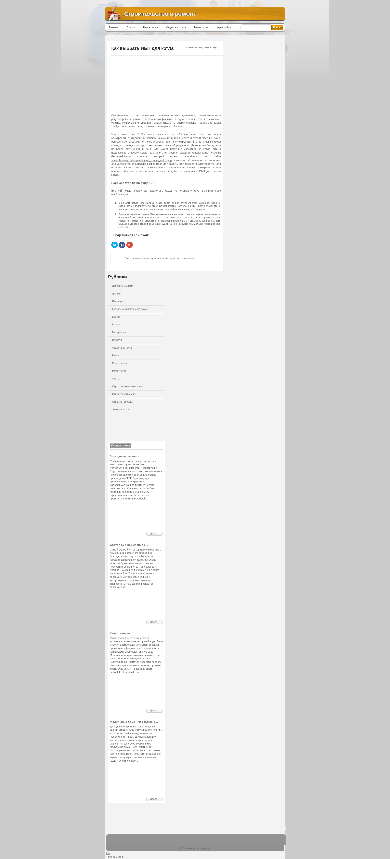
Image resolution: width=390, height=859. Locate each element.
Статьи (131, 27)
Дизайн (116, 293)
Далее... (154, 533)
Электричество (121, 409)
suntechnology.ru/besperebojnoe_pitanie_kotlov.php (141, 160)
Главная (114, 27)
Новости (117, 340)
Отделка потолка (176, 27)
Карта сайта (224, 27)
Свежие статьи (120, 445)
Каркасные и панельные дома (129, 309)
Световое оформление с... (129, 544)
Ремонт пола (150, 27)
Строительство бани (124, 394)
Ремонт (116, 355)
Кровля (116, 324)
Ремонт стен (201, 27)
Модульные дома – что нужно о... (134, 721)
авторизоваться (186, 258)
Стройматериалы (122, 401)
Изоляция (118, 301)
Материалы (119, 332)
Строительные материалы (127, 386)
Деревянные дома (122, 286)
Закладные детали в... (126, 456)
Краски (116, 316)
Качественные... (121, 633)
